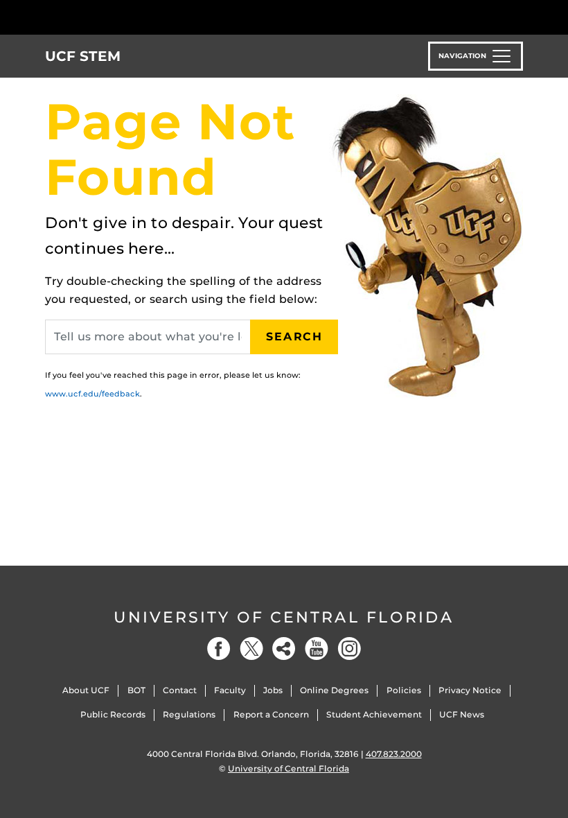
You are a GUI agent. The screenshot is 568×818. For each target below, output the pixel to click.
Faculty (230, 690)
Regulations (189, 714)
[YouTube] (316, 648)
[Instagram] (349, 648)
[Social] (284, 648)
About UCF (85, 690)
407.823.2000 (394, 754)
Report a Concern (271, 714)
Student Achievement (374, 714)
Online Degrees (334, 690)
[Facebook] (219, 648)
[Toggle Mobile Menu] (519, 16)
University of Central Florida (284, 617)
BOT (136, 690)
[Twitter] (251, 648)
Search (294, 336)
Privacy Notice (470, 690)
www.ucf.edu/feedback (92, 394)
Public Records (112, 714)
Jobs (273, 690)
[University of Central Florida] (137, 17)
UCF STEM (83, 56)
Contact (180, 690)
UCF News (461, 714)
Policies (404, 690)
